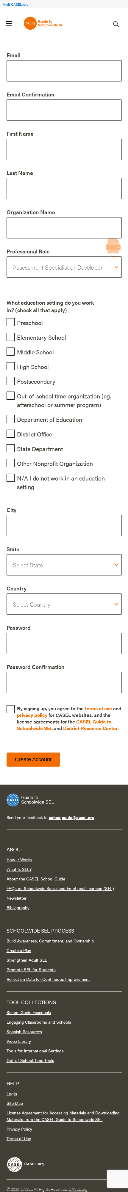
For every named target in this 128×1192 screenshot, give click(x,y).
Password (19, 627)
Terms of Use (19, 1138)
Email (14, 55)
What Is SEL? (19, 869)
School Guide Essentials (29, 1012)
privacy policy (32, 714)
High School (33, 366)
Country (16, 588)
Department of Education (49, 419)
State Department (40, 448)
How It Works (19, 859)
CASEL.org (78, 1189)
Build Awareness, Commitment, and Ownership (50, 941)
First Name (20, 133)
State (13, 549)
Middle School (35, 352)
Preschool (30, 322)
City (11, 509)
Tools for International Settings (35, 1051)
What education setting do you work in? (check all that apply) (50, 306)
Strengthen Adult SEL (27, 960)
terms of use (98, 708)
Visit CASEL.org (16, 4)
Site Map (15, 1103)
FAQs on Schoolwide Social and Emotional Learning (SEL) (60, 888)
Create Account (33, 759)
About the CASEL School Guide (36, 879)
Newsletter (16, 898)
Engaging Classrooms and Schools (39, 1022)
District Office (34, 434)
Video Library (19, 1041)
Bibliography (18, 907)
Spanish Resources (24, 1031)
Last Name (20, 172)
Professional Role (28, 251)
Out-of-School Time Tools (30, 1060)
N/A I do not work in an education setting (61, 482)
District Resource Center (90, 728)
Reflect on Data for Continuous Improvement (48, 979)
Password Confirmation (36, 666)
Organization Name (31, 212)
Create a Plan (19, 950)
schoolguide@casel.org (71, 817)
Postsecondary (36, 381)
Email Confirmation (30, 94)
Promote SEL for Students (31, 969)
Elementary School (41, 337)
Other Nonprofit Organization (55, 463)
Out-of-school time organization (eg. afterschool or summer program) (64, 400)
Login (12, 1093)
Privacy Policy (19, 1129)
